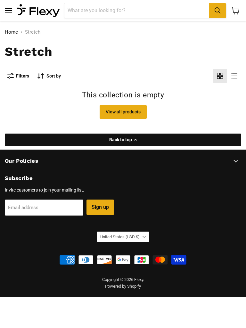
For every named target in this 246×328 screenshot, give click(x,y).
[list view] (234, 76)
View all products (123, 111)
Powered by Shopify (123, 286)
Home (11, 32)
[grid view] (220, 76)
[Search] (217, 10)
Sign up (100, 207)
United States (120, 236)
